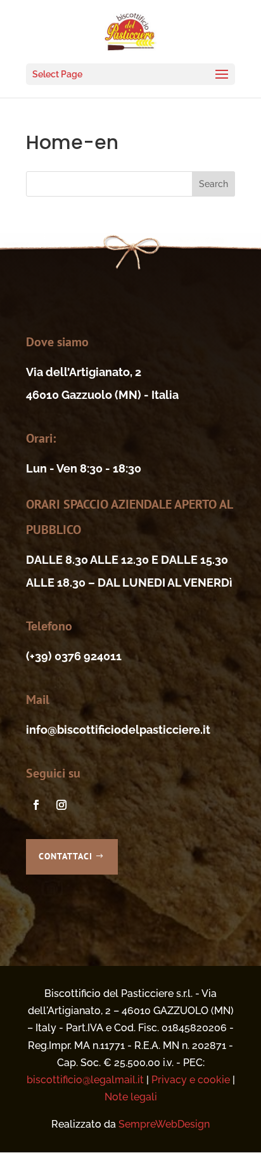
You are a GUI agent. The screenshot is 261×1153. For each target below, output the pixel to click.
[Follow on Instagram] (61, 805)
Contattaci (65, 856)
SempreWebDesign (164, 1124)
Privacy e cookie (190, 1080)
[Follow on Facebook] (36, 805)
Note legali (131, 1097)
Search (213, 184)
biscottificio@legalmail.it (85, 1080)
